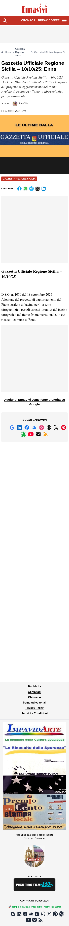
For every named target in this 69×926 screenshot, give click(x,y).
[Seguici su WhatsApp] (23, 434)
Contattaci (34, 691)
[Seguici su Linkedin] (19, 427)
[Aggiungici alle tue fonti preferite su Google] (12, 427)
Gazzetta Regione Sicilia (20, 52)
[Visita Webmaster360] (34, 884)
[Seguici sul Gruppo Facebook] (34, 427)
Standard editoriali (34, 702)
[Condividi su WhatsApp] (25, 188)
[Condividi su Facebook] (19, 188)
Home (8, 52)
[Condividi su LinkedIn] (43, 188)
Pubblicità (34, 686)
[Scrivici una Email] (38, 434)
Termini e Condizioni (35, 713)
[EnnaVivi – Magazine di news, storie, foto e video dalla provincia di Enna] (34, 8)
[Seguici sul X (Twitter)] (56, 427)
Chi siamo (34, 697)
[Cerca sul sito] (4, 20)
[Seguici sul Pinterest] (63, 427)
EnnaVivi (23, 103)
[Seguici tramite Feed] (45, 434)
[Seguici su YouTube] (30, 434)
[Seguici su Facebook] (26, 427)
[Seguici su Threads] (49, 427)
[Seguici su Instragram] (41, 427)
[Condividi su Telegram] (31, 188)
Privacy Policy (34, 708)
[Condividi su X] (37, 188)
